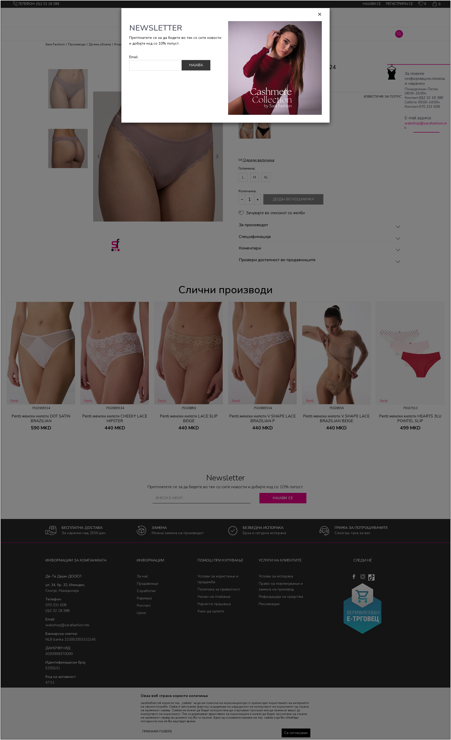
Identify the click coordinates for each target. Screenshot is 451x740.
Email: (133, 57)
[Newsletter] (275, 67)
